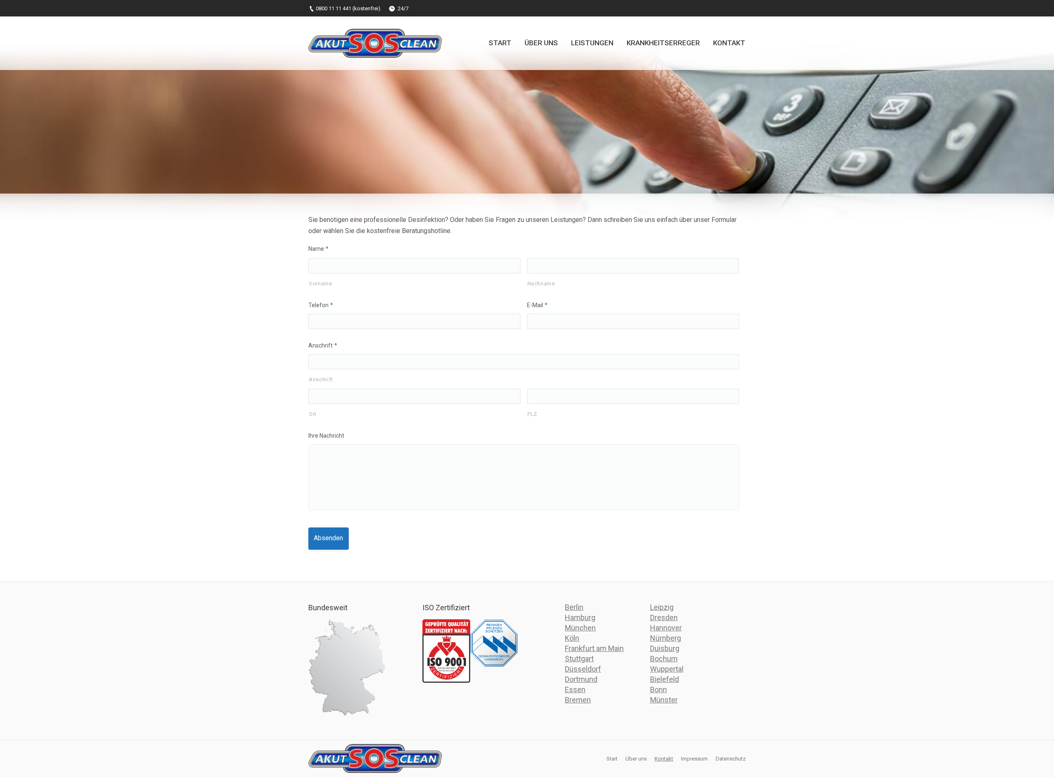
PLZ (532, 414)
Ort (313, 414)
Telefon (320, 305)
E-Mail (537, 305)
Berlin (574, 607)
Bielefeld (664, 679)
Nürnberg (665, 638)
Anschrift (322, 345)
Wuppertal (666, 669)
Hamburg (580, 617)
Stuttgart (579, 658)
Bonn (658, 689)
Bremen (578, 699)
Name (318, 248)
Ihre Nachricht (326, 435)
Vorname (320, 283)
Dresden (664, 617)
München (580, 627)
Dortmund (581, 679)
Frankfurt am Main (594, 648)
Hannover (666, 627)
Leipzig (662, 607)
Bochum (664, 658)
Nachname (541, 283)
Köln (572, 638)
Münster (664, 699)
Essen (575, 689)
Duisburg (664, 648)
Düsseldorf (583, 669)
